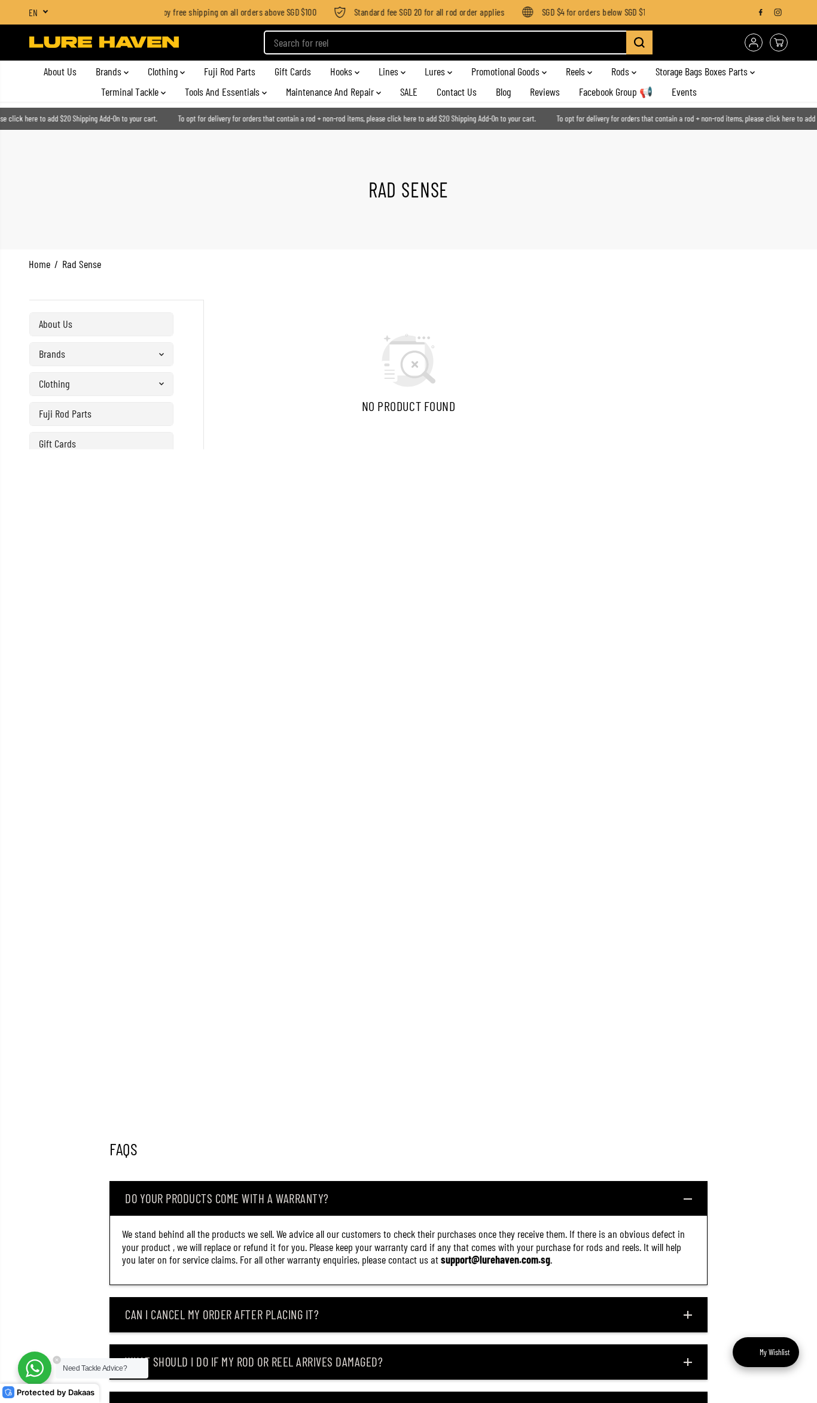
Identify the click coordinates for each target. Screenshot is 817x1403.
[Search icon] (639, 42)
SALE (408, 91)
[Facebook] (761, 12)
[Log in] (754, 42)
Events (684, 91)
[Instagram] (778, 12)
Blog (503, 91)
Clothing (164, 71)
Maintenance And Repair (331, 91)
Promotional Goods (506, 71)
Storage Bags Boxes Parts (703, 71)
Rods (621, 71)
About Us (60, 71)
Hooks (342, 71)
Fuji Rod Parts (229, 71)
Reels (576, 71)
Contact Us (457, 91)
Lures (436, 71)
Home (39, 263)
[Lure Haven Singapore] (104, 42)
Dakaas (81, 1392)
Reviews (545, 91)
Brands (110, 71)
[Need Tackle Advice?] (34, 1368)
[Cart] (779, 42)
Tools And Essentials (223, 91)
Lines (390, 71)
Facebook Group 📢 (616, 91)
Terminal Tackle (131, 91)
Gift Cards (293, 71)
